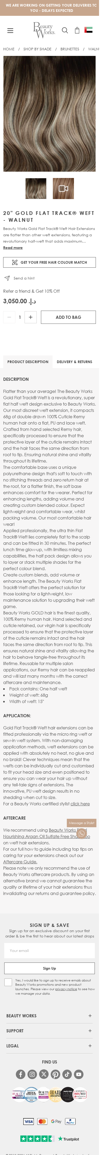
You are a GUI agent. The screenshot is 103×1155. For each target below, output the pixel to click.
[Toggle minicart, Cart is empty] (77, 30)
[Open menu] (10, 31)
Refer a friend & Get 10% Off (31, 291)
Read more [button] (13, 247)
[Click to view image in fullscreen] (49, 114)
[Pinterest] (55, 1074)
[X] (44, 1074)
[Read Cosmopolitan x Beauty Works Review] (49, 1094)
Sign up (49, 968)
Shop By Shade (38, 48)
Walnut (95, 48)
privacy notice (66, 989)
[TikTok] (67, 1074)
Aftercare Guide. (20, 861)
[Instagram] (32, 1074)
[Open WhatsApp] (81, 833)
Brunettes (69, 48)
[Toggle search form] (65, 30)
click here (80, 803)
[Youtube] (78, 1074)
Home (9, 48)
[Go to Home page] (44, 30)
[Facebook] (20, 1074)
